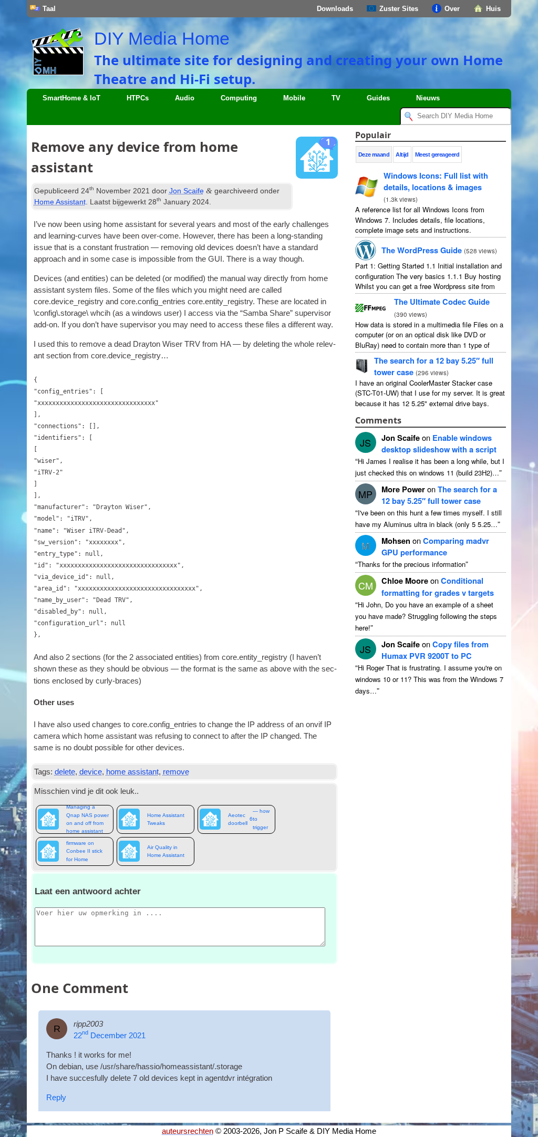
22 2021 (110, 1035)
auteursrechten (187, 1131)
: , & (436, 181)
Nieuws (428, 98)
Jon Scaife (186, 191)
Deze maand (374, 154)
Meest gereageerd (437, 154)
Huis (493, 9)
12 (439, 495)
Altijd (402, 154)
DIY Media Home (162, 38)
